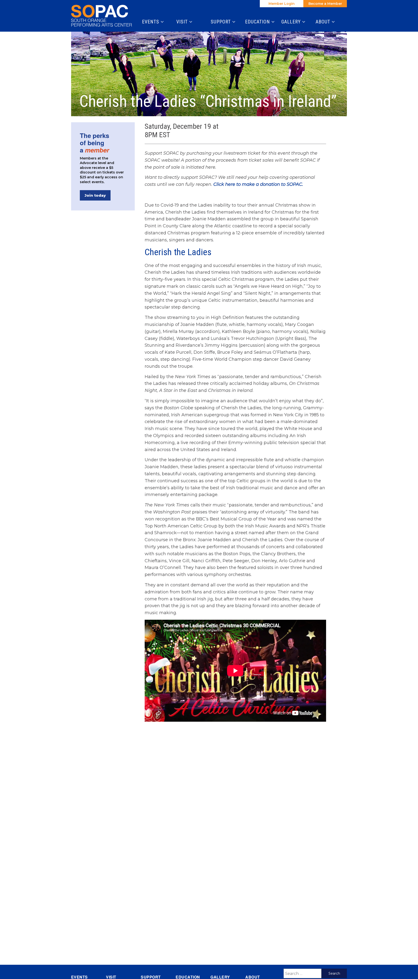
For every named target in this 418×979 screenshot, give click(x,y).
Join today (95, 195)
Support (221, 21)
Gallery (291, 21)
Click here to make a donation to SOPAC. (258, 184)
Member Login (282, 3)
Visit (182, 21)
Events (151, 21)
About (324, 21)
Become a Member (325, 3)
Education (258, 21)
